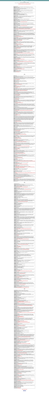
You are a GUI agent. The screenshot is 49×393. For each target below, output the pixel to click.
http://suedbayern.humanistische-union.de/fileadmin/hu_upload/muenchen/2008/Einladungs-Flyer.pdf (24, 301)
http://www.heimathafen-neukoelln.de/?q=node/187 (23, 201)
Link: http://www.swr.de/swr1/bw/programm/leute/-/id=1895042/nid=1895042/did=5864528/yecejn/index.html (25, 172)
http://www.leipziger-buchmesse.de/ (19, 157)
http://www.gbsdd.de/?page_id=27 (24, 21)
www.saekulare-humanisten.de (22, 273)
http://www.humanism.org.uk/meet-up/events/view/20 (23, 244)
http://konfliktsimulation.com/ (18, 177)
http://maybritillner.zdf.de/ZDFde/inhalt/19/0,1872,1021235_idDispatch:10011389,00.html (24, 110)
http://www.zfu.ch (18, 71)
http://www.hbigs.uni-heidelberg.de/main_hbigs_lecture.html (21, 90)
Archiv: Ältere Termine (24, 389)
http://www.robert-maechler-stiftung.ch (19, 102)
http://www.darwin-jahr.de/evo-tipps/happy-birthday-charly (22, 280)
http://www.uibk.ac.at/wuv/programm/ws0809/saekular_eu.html (23, 287)
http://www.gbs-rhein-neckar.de (19, 40)
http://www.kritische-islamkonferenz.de (21, 325)
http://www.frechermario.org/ (20, 316)
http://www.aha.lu (17, 98)
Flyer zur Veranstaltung (20, 373)
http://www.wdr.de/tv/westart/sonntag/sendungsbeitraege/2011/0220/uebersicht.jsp (25, 61)
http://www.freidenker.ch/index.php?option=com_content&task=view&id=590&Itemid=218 (26, 312)
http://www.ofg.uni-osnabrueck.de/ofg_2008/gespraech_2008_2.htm (24, 336)
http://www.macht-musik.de (20, 350)
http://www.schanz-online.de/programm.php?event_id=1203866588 (24, 343)
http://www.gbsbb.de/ (18, 79)
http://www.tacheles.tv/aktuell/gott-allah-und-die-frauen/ (21, 134)
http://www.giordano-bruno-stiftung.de (19, 36)
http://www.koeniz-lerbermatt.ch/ (19, 84)
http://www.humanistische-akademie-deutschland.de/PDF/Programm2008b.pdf (25, 305)
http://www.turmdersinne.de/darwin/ (25, 249)
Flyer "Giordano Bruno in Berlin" (21, 369)
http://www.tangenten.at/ (18, 130)
